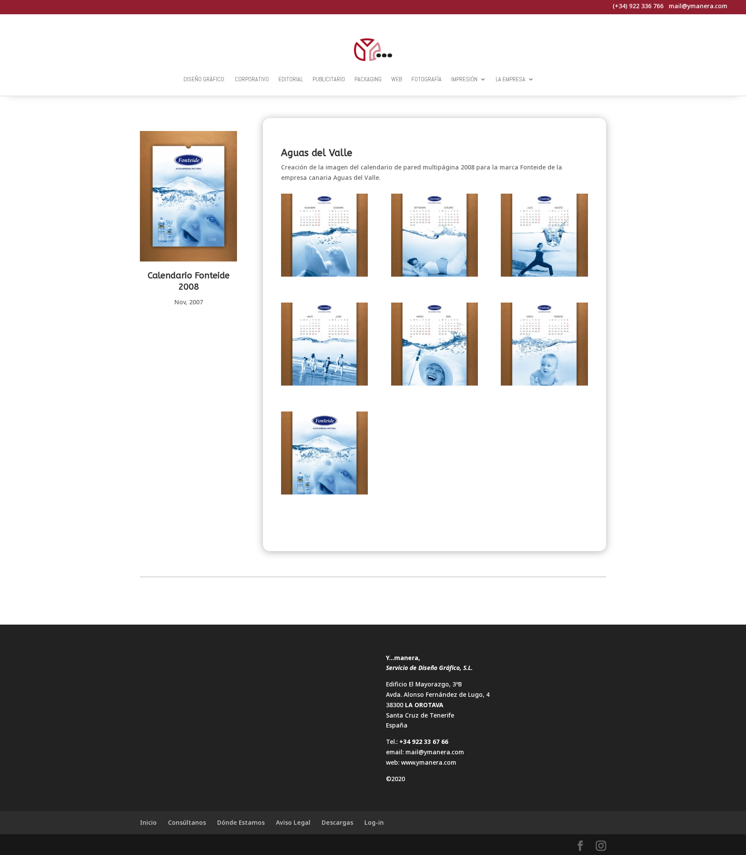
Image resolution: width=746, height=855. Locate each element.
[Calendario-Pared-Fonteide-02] (544, 346)
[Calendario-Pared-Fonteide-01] (324, 455)
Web (396, 79)
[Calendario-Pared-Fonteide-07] (324, 237)
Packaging (368, 79)
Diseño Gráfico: (204, 79)
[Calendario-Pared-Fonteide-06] (434, 237)
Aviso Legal (293, 822)
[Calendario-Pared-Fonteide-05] (544, 237)
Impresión (464, 79)
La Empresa (510, 79)
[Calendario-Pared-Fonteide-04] (324, 346)
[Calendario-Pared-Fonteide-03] (434, 346)
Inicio (148, 822)
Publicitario (329, 79)
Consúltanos (187, 822)
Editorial (290, 79)
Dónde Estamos (241, 822)
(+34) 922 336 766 (638, 6)
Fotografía (426, 79)
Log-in (374, 822)
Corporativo (252, 79)
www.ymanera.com (428, 762)
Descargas (337, 822)
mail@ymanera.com (434, 752)
